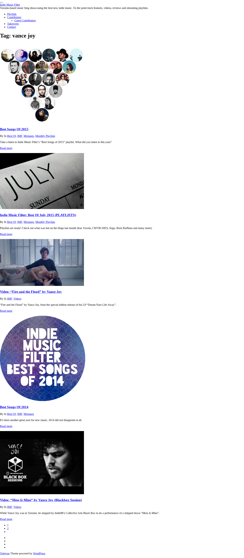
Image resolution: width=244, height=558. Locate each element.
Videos (17, 298)
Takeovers (13, 23)
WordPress (39, 553)
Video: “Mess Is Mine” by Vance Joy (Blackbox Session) (41, 500)
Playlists (11, 14)
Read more (6, 148)
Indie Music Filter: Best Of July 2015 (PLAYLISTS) (38, 215)
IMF (19, 135)
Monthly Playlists (45, 135)
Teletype (5, 553)
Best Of (11, 135)
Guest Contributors (25, 20)
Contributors (14, 17)
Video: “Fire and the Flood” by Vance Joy (31, 292)
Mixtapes (29, 135)
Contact (11, 26)
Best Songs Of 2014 (14, 407)
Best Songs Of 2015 (14, 129)
